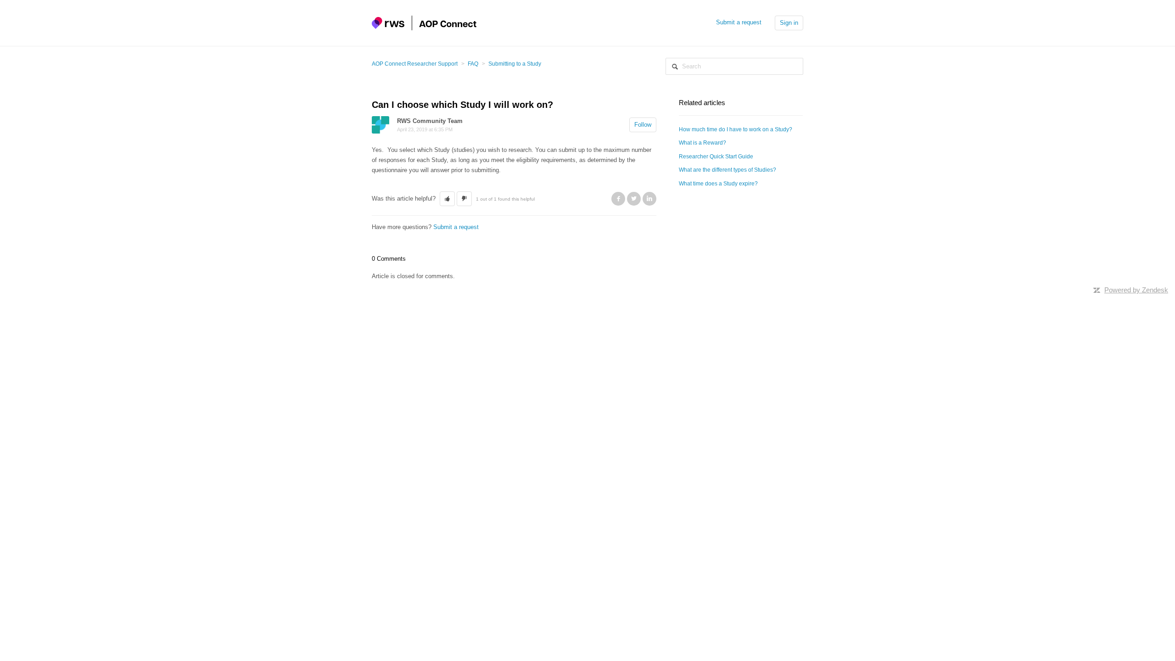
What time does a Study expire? (718, 183)
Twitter (634, 199)
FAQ (473, 64)
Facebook (618, 199)
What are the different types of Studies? (727, 170)
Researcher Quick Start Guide (716, 156)
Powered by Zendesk (1136, 290)
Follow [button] (642, 124)
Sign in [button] (789, 22)
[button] (447, 198)
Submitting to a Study (514, 64)
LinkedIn (649, 199)
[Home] (424, 22)
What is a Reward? (702, 143)
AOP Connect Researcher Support (415, 64)
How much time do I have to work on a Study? (735, 129)
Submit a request (738, 22)
